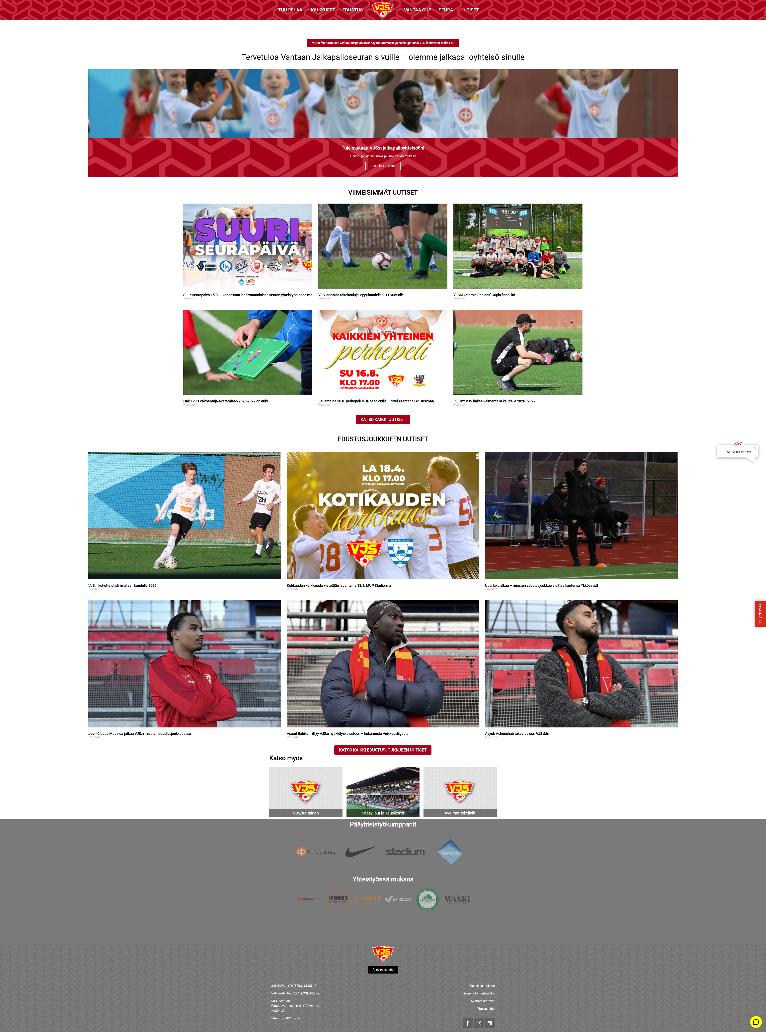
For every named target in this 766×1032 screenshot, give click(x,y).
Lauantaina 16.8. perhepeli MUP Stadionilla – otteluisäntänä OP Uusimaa (376, 401)
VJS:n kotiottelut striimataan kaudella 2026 (122, 585)
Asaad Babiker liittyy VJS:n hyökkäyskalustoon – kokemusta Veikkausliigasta (348, 733)
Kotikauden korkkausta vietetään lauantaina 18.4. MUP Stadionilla (339, 585)
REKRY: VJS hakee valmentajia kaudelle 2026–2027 (494, 401)
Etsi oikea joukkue (383, 166)
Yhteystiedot (486, 1009)
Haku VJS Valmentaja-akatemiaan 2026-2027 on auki (225, 401)
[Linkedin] (490, 1023)
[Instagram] (479, 1023)
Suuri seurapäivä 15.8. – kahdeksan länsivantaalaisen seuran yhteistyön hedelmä (247, 295)
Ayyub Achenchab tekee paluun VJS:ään (517, 733)
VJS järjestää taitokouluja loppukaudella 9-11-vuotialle (361, 295)
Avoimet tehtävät (483, 1001)
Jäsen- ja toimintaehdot (478, 993)
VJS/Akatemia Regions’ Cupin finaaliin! (484, 295)
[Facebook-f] (468, 1023)
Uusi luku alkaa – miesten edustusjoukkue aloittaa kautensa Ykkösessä (541, 585)
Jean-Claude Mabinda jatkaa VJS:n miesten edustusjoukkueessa (139, 733)
